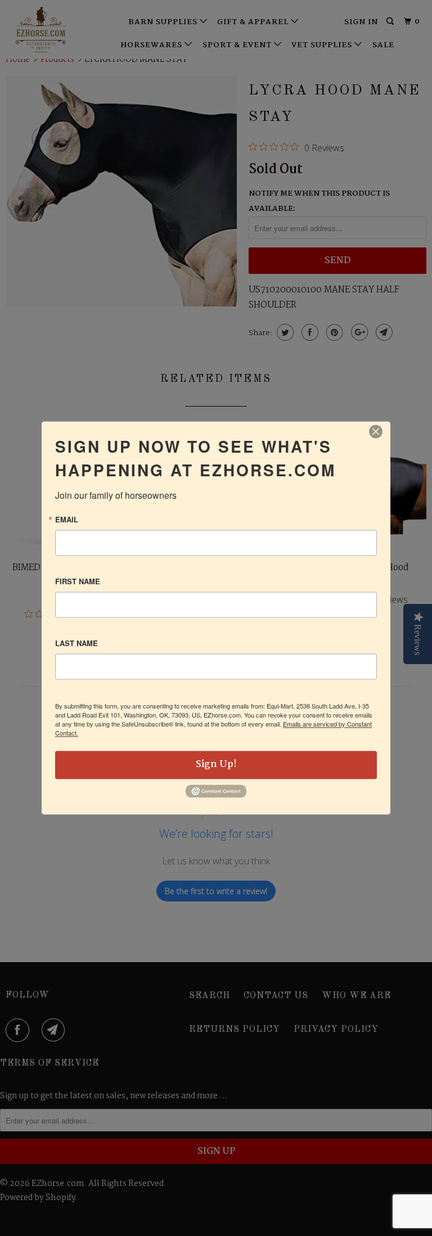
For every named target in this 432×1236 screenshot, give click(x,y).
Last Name (76, 643)
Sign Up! (216, 764)
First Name (77, 581)
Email (66, 519)
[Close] (375, 431)
